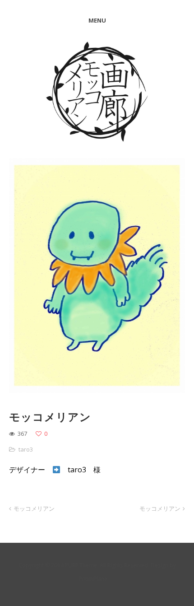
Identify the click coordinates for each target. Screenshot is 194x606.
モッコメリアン (34, 508)
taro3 (25, 449)
